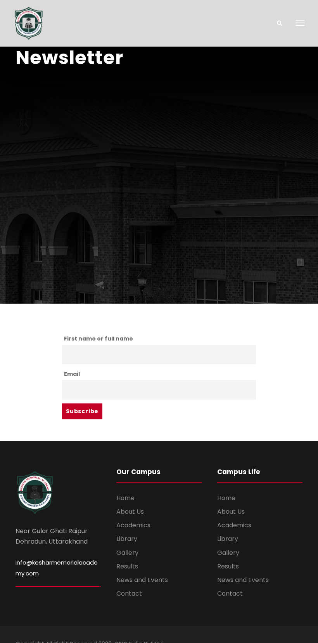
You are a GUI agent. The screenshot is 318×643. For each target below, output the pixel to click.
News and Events (142, 579)
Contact (129, 593)
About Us (130, 511)
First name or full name (98, 338)
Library (126, 538)
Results (127, 566)
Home (125, 498)
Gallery (127, 552)
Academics (133, 525)
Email (72, 374)
